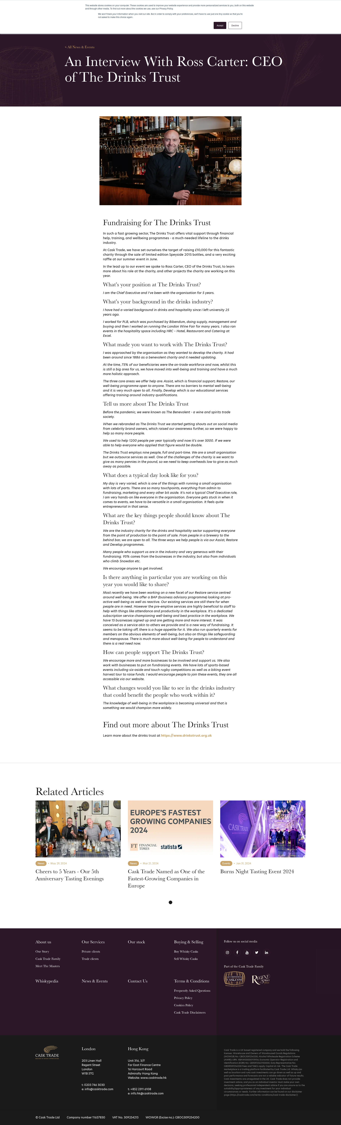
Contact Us (137, 981)
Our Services (93, 942)
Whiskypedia (47, 981)
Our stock (136, 942)
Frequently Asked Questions (192, 990)
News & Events (95, 981)
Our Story (42, 951)
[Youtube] (247, 952)
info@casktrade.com (99, 1089)
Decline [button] (235, 25)
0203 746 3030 (94, 1085)
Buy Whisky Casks (186, 951)
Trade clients (90, 959)
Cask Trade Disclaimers (189, 1012)
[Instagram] (227, 952)
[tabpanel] (78, 847)
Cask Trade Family (48, 959)
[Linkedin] (266, 952)
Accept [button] (220, 25)
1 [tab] (170, 902)
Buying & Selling (188, 942)
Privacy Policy (183, 998)
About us (43, 942)
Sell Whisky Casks (186, 959)
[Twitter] (256, 952)
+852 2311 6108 (140, 1089)
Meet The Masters (48, 966)
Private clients (91, 951)
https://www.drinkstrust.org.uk (186, 735)
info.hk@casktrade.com (147, 1093)
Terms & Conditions (191, 981)
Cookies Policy (183, 1005)
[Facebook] (237, 952)
